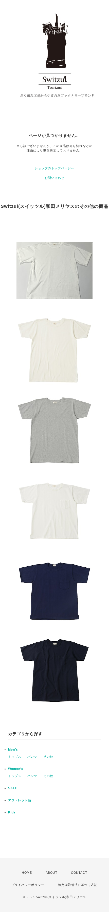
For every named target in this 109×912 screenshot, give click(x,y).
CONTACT (79, 872)
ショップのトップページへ (54, 168)
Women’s (15, 769)
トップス (14, 756)
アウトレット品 (19, 800)
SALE (12, 788)
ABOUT (51, 872)
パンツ (32, 756)
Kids (12, 812)
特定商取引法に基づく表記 (78, 885)
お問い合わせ (54, 178)
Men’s (13, 749)
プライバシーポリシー (27, 885)
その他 (48, 756)
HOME (27, 872)
